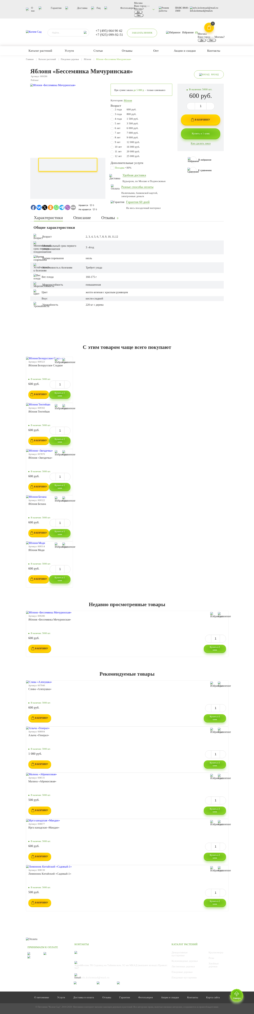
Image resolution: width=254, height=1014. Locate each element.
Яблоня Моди (36, 550)
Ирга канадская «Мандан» (43, 827)
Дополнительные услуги (127, 163)
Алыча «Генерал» (38, 735)
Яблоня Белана (37, 503)
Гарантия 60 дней (138, 202)
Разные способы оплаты (137, 187)
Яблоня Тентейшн (39, 411)
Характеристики (48, 217)
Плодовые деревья (70, 59)
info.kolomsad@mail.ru (201, 10)
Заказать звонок (142, 32)
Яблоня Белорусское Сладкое (45, 365)
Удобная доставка (134, 175)
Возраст (116, 105)
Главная (30, 59)
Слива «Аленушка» (39, 689)
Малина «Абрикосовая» (42, 781)
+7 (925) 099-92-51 (109, 34)
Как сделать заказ (201, 143)
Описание (82, 217)
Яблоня (87, 59)
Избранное (190, 32)
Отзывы (109, 217)
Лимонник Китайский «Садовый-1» (49, 873)
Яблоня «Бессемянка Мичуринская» (49, 619)
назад (215, 74)
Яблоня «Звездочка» (40, 457)
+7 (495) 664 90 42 (109, 31)
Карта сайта (213, 997)
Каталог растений (47, 59)
